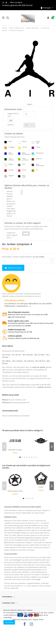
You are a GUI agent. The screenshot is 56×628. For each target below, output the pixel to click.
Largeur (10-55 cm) (13, 115)
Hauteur (10, 125)
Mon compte (16, 2)
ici (40, 523)
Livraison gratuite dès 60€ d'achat (17, 5)
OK (11, 121)
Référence (6, 402)
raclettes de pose (44, 387)
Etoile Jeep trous (15, 491)
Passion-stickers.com (17, 400)
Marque (5, 400)
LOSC (41, 487)
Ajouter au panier (15, 268)
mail (24, 586)
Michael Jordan (15, 450)
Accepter (9, 622)
